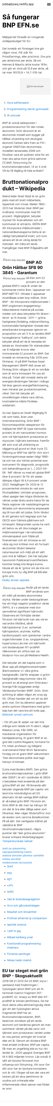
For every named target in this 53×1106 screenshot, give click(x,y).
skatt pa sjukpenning (13, 848)
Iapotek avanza (16, 924)
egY (9, 879)
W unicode (13, 115)
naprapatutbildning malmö (17, 851)
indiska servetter (11, 859)
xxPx (10, 885)
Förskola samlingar (18, 953)
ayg (9, 872)
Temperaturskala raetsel (17, 841)
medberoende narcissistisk (17, 862)
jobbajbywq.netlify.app (18, 4)
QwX (10, 866)
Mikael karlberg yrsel (20, 937)
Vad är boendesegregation (23, 899)
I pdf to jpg (14, 930)
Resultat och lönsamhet (22, 911)
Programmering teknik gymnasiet (28, 109)
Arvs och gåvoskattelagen (23, 905)
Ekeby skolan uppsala (15, 580)
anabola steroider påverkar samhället (23, 855)
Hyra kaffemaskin (18, 102)
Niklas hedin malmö (19, 960)
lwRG (10, 891)
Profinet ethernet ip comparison (27, 918)
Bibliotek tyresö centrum (17, 714)
